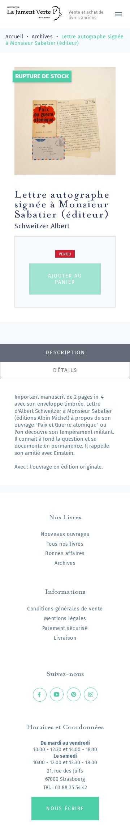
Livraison (65, 638)
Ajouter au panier (65, 279)
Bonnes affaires (65, 553)
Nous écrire (65, 808)
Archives (65, 563)
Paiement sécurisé (65, 628)
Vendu (65, 254)
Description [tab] (65, 352)
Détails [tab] (65, 370)
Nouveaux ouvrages (65, 534)
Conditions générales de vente (65, 609)
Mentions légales (65, 619)
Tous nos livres (65, 544)
